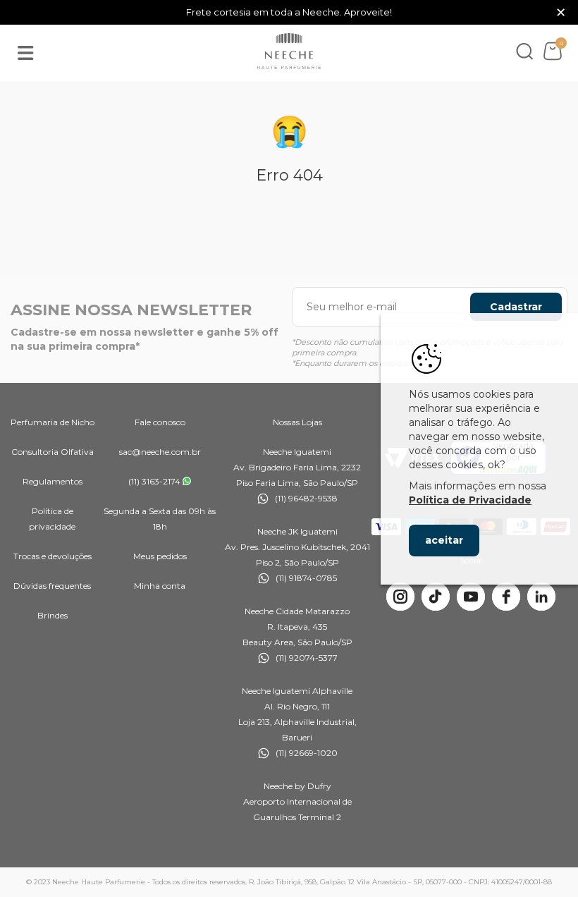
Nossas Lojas (297, 422)
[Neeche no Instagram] (400, 596)
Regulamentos (52, 481)
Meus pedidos (160, 556)
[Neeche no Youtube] (471, 596)
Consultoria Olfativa (52, 451)
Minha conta (159, 585)
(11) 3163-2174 (154, 481)
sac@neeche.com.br (160, 451)
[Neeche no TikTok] (436, 596)
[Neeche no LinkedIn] (541, 596)
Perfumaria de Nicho (52, 422)
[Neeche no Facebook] (506, 596)
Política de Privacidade (470, 500)
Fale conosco (160, 422)
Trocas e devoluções (52, 556)
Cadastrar (516, 306)
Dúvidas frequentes (52, 585)
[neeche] (289, 51)
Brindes (52, 615)
